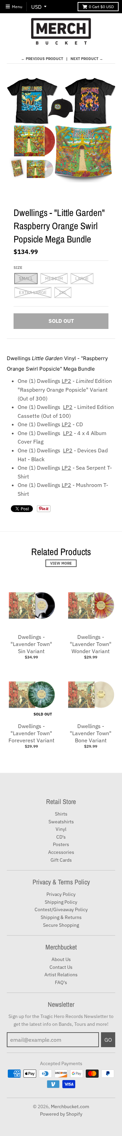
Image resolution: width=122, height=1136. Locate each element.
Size (18, 267)
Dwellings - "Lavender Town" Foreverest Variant (31, 733)
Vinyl (61, 829)
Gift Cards (61, 860)
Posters (61, 844)
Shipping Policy (61, 902)
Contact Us (61, 967)
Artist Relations (61, 975)
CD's (61, 837)
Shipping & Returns (61, 917)
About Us (61, 959)
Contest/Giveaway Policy (61, 909)
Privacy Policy (61, 894)
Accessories (61, 852)
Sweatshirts (61, 822)
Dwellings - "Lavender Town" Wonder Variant (90, 643)
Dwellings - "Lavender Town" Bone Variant (90, 733)
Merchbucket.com (70, 1106)
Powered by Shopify (61, 1114)
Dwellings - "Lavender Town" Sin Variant (31, 643)
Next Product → (86, 58)
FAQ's (61, 982)
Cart (101, 6)
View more (61, 563)
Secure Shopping (61, 925)
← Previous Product (42, 58)
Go (108, 1039)
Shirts (61, 814)
